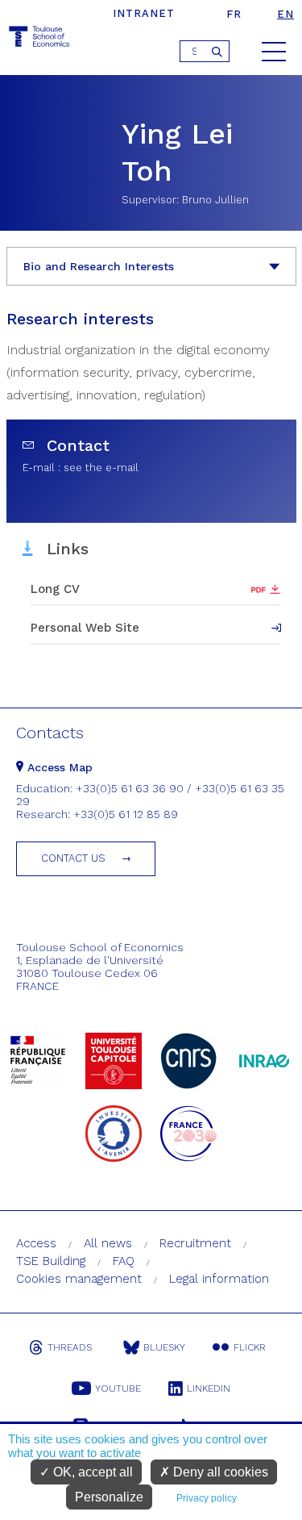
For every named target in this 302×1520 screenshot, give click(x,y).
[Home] (40, 39)
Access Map (58, 767)
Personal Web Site (85, 627)
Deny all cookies (219, 1472)
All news (108, 1243)
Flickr (250, 1347)
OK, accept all (91, 1472)
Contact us (73, 858)
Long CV (55, 589)
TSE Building (50, 1261)
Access (36, 1243)
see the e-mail (101, 467)
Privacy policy (206, 1498)
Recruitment (195, 1243)
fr (234, 14)
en (285, 14)
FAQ (123, 1261)
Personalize (109, 1497)
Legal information (219, 1279)
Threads (70, 1347)
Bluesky (164, 1347)
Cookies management (79, 1279)
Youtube (118, 1388)
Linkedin (208, 1388)
